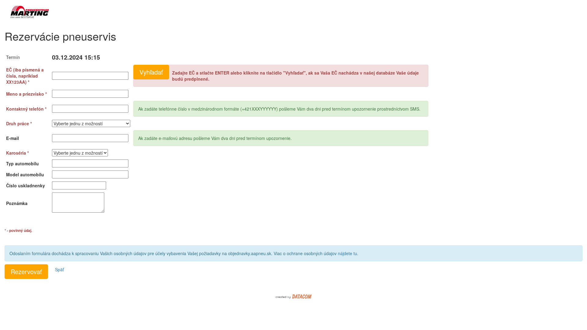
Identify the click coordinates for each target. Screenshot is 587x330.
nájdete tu (347, 253)
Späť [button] (59, 269)
